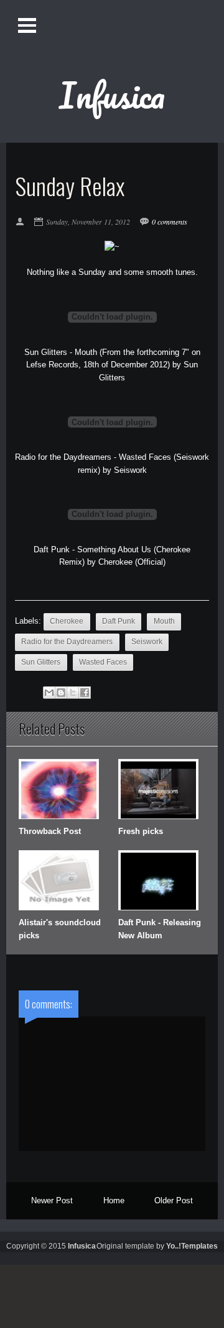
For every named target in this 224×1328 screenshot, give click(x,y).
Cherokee (66, 621)
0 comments (169, 222)
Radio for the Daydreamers (67, 641)
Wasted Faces (103, 662)
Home (113, 1200)
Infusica (112, 94)
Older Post (173, 1200)
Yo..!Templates (192, 1246)
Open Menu (28, 25)
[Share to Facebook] (84, 692)
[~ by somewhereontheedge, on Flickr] (112, 246)
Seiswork (130, 470)
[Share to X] (73, 692)
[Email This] (49, 692)
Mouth (164, 621)
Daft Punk (118, 621)
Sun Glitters (40, 662)
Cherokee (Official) (132, 562)
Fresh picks (140, 831)
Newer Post (52, 1200)
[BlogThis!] (61, 692)
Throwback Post (50, 831)
